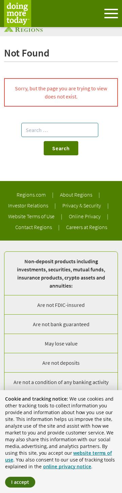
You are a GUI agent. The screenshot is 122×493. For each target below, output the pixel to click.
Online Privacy (85, 216)
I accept (20, 482)
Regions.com (32, 194)
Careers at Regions (86, 227)
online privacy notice (67, 466)
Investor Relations (28, 205)
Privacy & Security (82, 205)
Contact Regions (34, 227)
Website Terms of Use (32, 216)
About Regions (76, 194)
